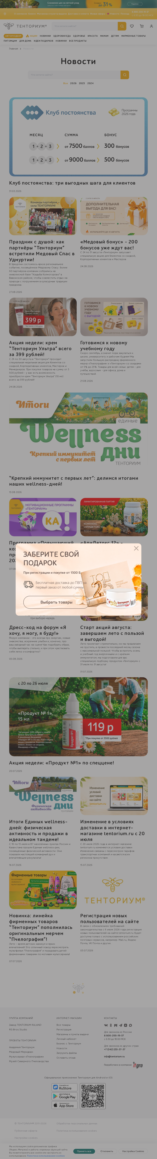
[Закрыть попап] (136, 548)
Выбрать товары (56, 602)
